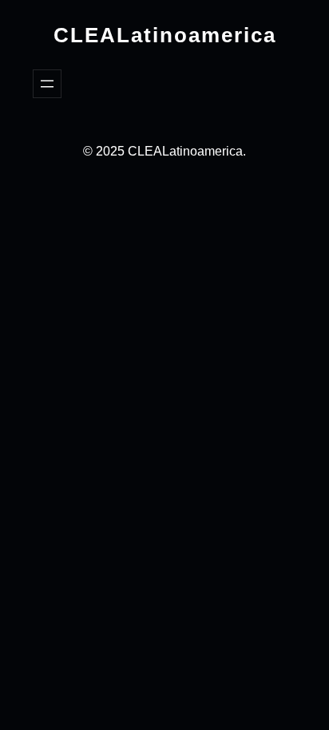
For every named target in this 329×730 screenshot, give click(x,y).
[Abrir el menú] (47, 83)
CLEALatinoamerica (165, 35)
